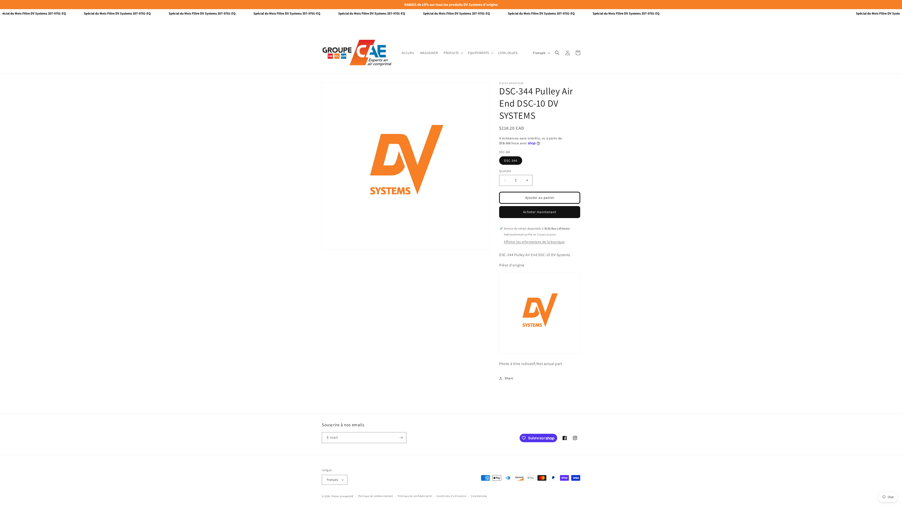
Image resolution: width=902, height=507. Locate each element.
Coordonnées (479, 496)
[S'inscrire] (401, 437)
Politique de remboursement (375, 496)
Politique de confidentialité (415, 496)
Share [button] (509, 378)
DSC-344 (510, 160)
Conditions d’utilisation (451, 496)
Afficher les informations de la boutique (534, 242)
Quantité (505, 171)
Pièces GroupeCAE (342, 496)
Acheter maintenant (539, 212)
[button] (453, 53)
